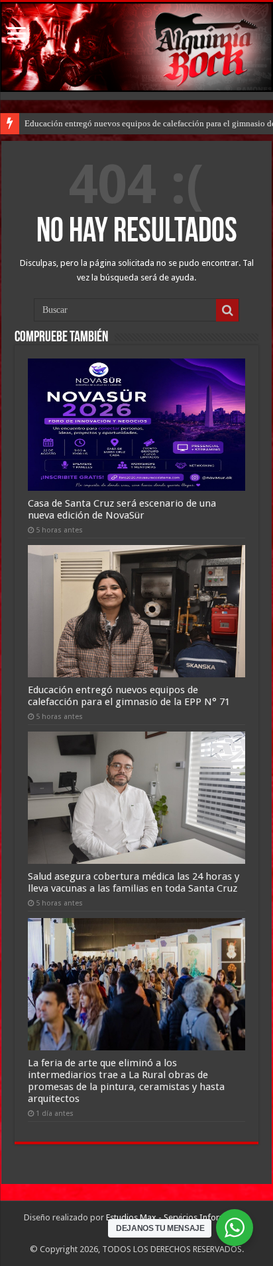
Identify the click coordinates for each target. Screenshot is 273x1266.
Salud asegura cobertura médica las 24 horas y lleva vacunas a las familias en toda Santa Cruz (133, 882)
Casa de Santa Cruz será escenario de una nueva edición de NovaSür (122, 509)
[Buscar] (227, 310)
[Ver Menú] (16, 35)
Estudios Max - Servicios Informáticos (177, 1217)
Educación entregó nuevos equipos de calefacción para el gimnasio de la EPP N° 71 (129, 696)
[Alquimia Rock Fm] (136, 47)
